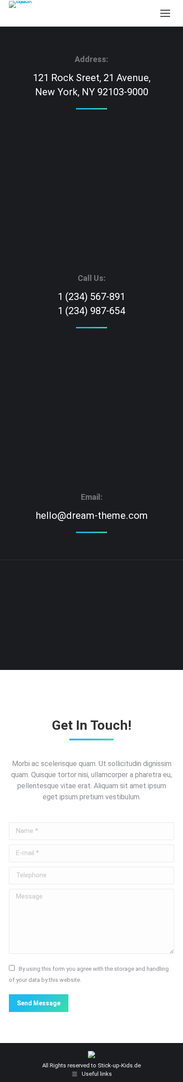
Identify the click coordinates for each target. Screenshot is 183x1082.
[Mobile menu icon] (165, 13)
